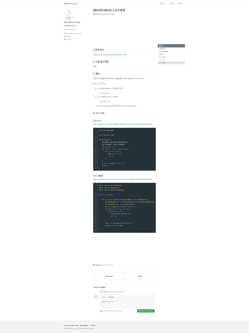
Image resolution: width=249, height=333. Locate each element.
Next (140, 276)
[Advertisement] (124, 30)
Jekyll (81, 328)
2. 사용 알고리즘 (163, 51)
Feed (93, 325)
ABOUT (163, 4)
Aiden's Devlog (70, 4)
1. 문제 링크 (162, 48)
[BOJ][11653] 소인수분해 (109, 10)
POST (181, 4)
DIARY (172, 4)
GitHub (75, 325)
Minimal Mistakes (89, 328)
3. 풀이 (161, 54)
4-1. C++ (162, 60)
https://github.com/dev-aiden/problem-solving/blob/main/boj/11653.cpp (122, 124)
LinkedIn (85, 325)
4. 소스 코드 (162, 57)
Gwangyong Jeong (72, 22)
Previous (109, 276)
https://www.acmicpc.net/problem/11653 (110, 55)
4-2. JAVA (162, 62)
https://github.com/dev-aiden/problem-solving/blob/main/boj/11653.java (122, 179)
